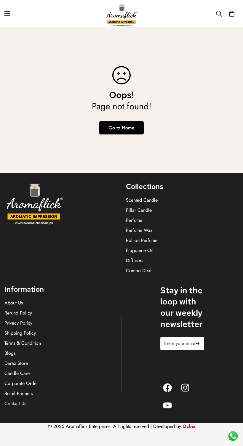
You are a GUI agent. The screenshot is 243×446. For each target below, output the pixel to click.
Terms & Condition (22, 343)
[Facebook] (167, 388)
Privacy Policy (18, 323)
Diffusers (134, 260)
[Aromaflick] (121, 13)
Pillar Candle (139, 210)
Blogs (9, 353)
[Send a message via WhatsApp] (233, 436)
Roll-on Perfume (141, 240)
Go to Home (121, 127)
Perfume (134, 220)
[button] (232, 13)
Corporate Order (21, 383)
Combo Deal (138, 270)
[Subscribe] (197, 343)
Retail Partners (18, 393)
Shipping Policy (20, 333)
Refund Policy (18, 312)
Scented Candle (142, 200)
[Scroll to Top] (231, 414)
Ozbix (189, 426)
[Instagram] (185, 388)
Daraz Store (16, 363)
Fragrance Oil (140, 250)
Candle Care (17, 373)
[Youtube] (167, 405)
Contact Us (15, 403)
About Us (13, 302)
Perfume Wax (139, 230)
